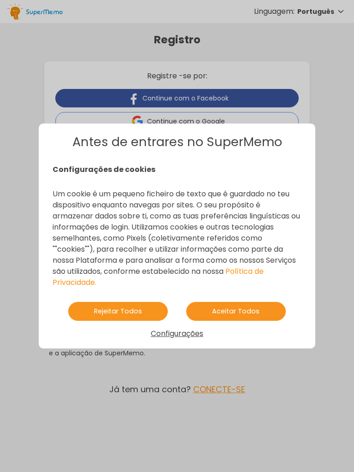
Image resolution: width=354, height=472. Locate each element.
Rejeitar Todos (118, 311)
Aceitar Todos (236, 311)
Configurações (177, 333)
